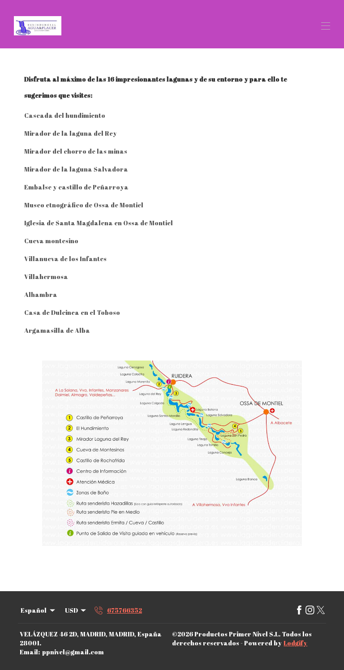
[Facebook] (299, 610)
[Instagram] (310, 610)
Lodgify (295, 643)
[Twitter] (320, 610)
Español (34, 610)
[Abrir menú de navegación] (325, 26)
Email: (30, 652)
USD (71, 610)
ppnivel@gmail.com (73, 652)
